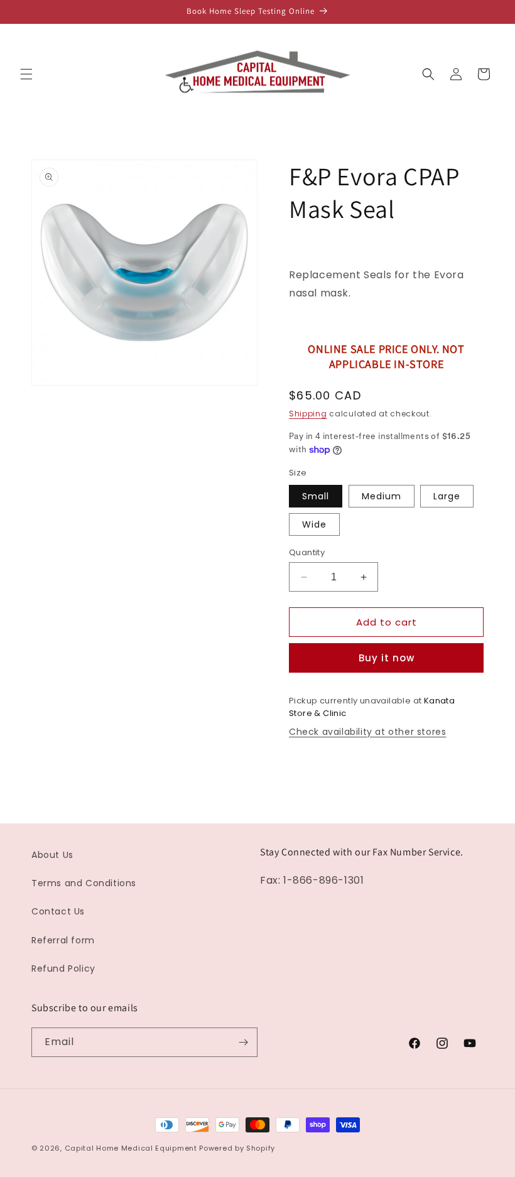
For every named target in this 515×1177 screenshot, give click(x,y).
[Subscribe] (243, 1042)
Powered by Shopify (237, 1148)
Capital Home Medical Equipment (131, 1148)
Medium (381, 496)
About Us (52, 855)
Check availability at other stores (367, 731)
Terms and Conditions (83, 883)
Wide (314, 524)
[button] (26, 74)
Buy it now (387, 657)
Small (315, 496)
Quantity (307, 552)
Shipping (308, 413)
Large (446, 496)
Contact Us (58, 911)
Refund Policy (63, 968)
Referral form (63, 940)
